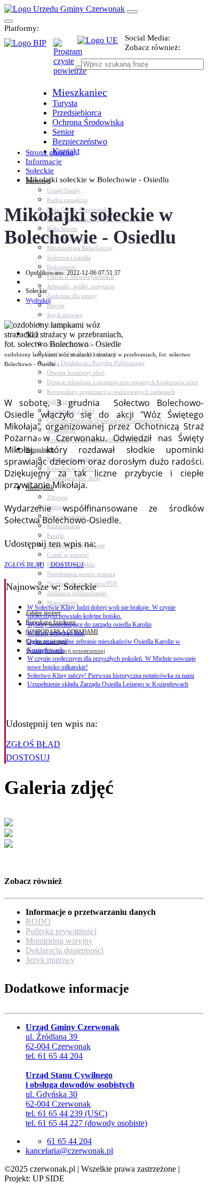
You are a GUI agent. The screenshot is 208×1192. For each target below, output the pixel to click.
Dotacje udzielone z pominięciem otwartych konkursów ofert (122, 382)
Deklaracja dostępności (64, 950)
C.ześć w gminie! (68, 555)
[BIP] (28, 46)
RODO (38, 921)
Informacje (44, 161)
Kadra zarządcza (67, 200)
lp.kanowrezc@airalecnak (69, 1150)
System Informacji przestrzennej (65, 650)
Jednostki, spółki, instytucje (81, 286)
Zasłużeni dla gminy (72, 296)
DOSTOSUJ (66, 565)
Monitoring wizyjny (59, 940)
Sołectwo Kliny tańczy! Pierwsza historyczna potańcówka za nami (110, 675)
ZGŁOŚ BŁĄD (24, 565)
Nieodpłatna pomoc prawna (81, 574)
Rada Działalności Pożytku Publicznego (96, 363)
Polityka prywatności (61, 931)
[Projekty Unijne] (101, 46)
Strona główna (50, 152)
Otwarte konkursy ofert (76, 372)
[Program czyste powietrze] (65, 49)
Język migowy (65, 315)
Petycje (56, 305)
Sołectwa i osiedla (69, 257)
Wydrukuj (38, 300)
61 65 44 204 (69, 1141)
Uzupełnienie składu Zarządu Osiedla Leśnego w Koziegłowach (107, 684)
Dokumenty (61, 267)
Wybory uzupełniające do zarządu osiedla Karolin (89, 624)
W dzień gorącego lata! (56, 633)
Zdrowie (57, 497)
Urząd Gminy (64, 190)
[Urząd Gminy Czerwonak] (64, 8)
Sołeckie (40, 170)
